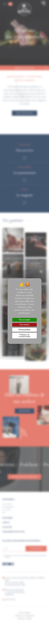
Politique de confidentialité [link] (24, 335)
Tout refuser (24, 325)
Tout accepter (24, 320)
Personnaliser (24, 330)
